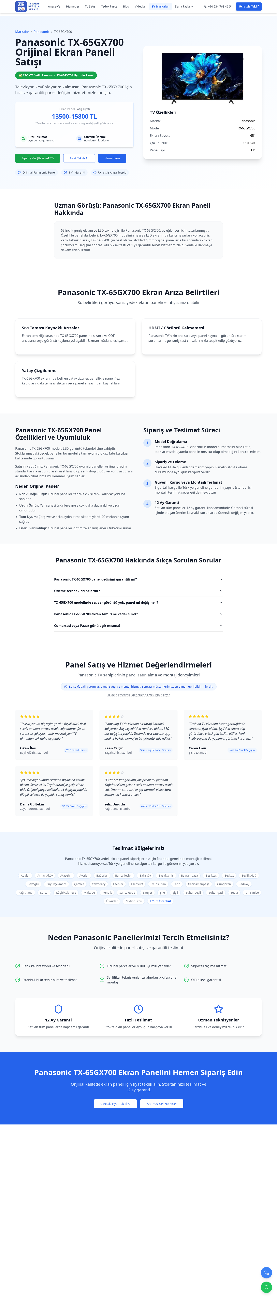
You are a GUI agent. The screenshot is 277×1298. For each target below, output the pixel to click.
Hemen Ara (112, 158)
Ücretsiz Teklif (249, 6)
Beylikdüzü (249, 875)
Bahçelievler (123, 875)
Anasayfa (54, 6)
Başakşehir (166, 875)
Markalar (22, 31)
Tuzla (234, 892)
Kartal (44, 892)
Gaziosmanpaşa (198, 884)
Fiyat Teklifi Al (79, 158)
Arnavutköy (45, 875)
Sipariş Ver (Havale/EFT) (38, 158)
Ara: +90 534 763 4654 (162, 1104)
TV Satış (90, 6)
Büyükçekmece (56, 884)
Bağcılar (101, 875)
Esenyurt (137, 884)
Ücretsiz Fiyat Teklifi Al (115, 1104)
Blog (126, 6)
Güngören (224, 884)
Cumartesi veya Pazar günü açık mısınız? (87, 625)
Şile (162, 892)
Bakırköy (145, 875)
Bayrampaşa (189, 875)
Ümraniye (252, 892)
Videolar (140, 6)
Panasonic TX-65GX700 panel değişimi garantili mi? (95, 579)
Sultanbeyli (193, 892)
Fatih (177, 884)
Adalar (25, 875)
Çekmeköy (98, 884)
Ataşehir (66, 875)
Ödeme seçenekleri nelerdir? (77, 591)
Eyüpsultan (158, 884)
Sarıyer (147, 892)
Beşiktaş (211, 875)
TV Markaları (160, 6)
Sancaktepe (127, 892)
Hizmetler (72, 6)
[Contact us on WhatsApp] (266, 1285)
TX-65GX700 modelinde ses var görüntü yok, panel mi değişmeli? (106, 602)
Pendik (107, 892)
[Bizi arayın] (266, 1271)
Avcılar (84, 875)
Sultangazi (216, 892)
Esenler (118, 884)
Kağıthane (25, 892)
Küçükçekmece (66, 892)
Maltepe (89, 892)
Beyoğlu (33, 884)
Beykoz (229, 875)
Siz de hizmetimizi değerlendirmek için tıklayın (138, 695)
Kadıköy (244, 884)
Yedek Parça (109, 6)
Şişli (175, 892)
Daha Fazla (182, 6)
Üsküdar (112, 901)
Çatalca (79, 884)
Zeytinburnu (133, 901)
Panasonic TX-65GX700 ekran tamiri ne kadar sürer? (96, 614)
